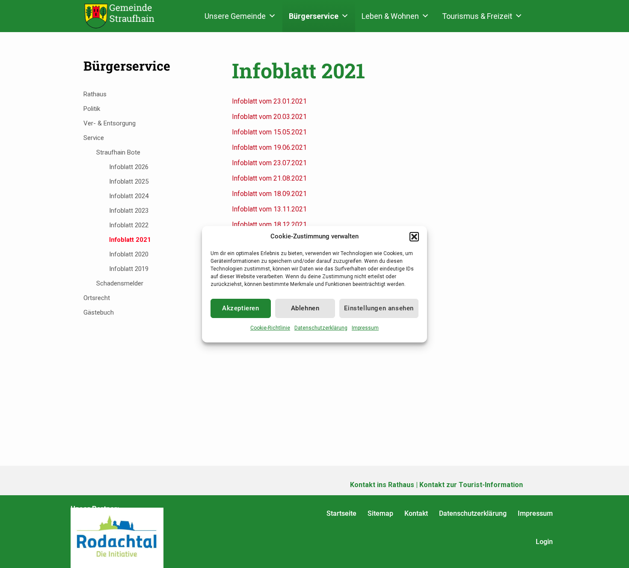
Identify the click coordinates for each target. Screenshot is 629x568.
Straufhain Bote (118, 152)
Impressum (365, 328)
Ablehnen (305, 308)
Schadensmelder (119, 283)
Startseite (341, 513)
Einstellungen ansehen (379, 308)
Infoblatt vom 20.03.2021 (269, 117)
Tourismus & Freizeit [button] (477, 16)
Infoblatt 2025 (128, 181)
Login (544, 542)
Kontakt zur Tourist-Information (471, 485)
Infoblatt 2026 (128, 167)
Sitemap (380, 513)
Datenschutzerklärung (320, 328)
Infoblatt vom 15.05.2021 (269, 132)
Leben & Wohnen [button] (390, 16)
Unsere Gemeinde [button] (235, 16)
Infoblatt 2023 (128, 210)
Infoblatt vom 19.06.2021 (269, 147)
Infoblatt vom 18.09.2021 (269, 194)
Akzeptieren (240, 308)
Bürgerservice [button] (313, 16)
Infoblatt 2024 (128, 196)
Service (93, 138)
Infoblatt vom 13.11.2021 (269, 209)
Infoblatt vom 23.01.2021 (269, 101)
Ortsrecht (96, 298)
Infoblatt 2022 (128, 225)
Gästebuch (98, 312)
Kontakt (416, 513)
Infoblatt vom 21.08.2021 (269, 178)
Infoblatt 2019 (128, 269)
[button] (414, 236)
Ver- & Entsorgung (109, 123)
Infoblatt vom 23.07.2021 (269, 163)
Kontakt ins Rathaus (382, 485)
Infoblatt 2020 (128, 254)
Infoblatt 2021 (130, 240)
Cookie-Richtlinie (270, 328)
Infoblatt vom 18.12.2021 (269, 224)
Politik (91, 109)
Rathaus (95, 94)
